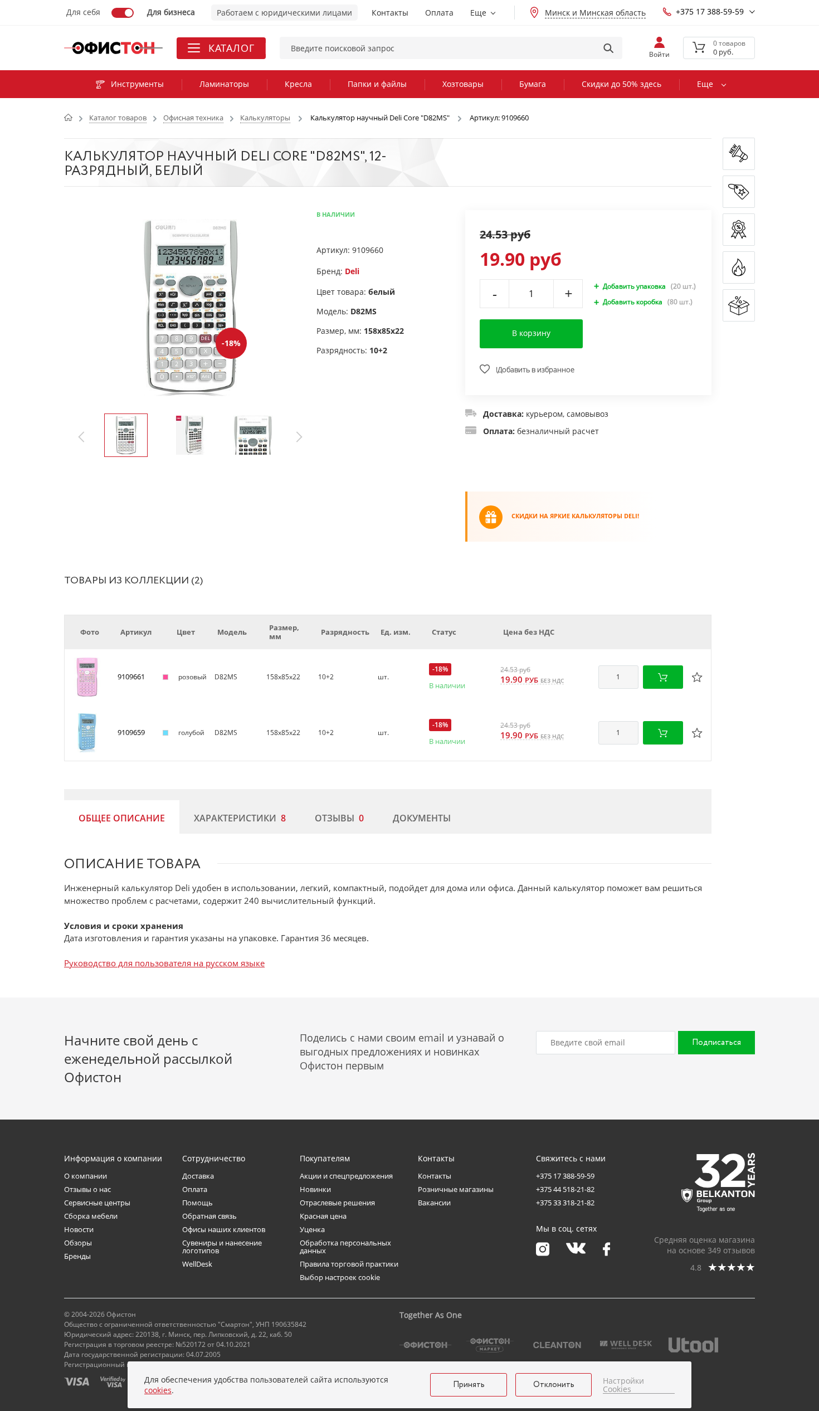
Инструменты (137, 84)
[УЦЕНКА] (739, 305)
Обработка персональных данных (345, 1246)
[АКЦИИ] (739, 229)
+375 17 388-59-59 (710, 11)
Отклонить (553, 1384)
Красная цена (323, 1216)
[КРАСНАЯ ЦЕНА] (739, 192)
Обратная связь (209, 1216)
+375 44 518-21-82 (565, 1189)
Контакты (390, 12)
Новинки (315, 1189)
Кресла (298, 84)
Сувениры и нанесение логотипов (222, 1246)
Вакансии (434, 1202)
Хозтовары (463, 84)
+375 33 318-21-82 (565, 1202)
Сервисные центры (97, 1202)
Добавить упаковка (634, 286)
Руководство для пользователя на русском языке (164, 963)
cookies (158, 1390)
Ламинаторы (224, 84)
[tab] (121, 817)
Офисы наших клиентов (223, 1229)
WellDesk (197, 1264)
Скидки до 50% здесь (621, 84)
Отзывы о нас (87, 1189)
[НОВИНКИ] (739, 154)
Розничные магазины (456, 1189)
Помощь (197, 1202)
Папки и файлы (377, 84)
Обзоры (78, 1243)
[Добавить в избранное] (697, 677)
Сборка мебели (91, 1216)
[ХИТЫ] (739, 267)
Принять (469, 1384)
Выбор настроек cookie (340, 1277)
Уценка (312, 1229)
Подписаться (716, 1042)
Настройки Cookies (623, 1385)
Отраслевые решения (337, 1202)
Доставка (198, 1176)
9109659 (131, 732)
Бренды (77, 1256)
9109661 (131, 677)
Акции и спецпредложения (346, 1176)
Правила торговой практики (349, 1264)
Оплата (439, 12)
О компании (85, 1176)
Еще (478, 12)
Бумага (532, 84)
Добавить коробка (632, 301)
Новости (79, 1229)
